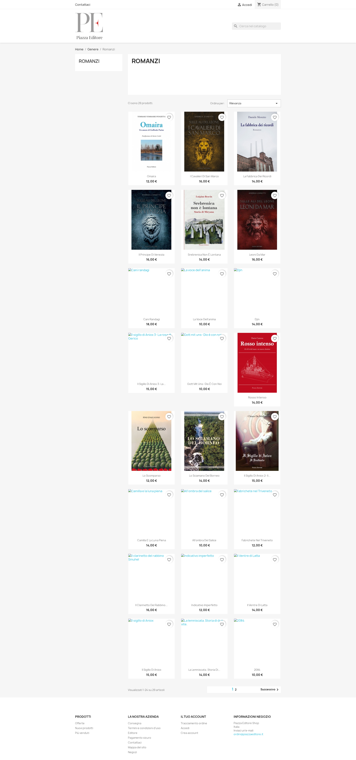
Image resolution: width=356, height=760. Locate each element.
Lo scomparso (152, 475)
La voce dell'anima (204, 319)
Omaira (151, 176)
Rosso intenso (257, 397)
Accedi (185, 728)
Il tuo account (193, 717)
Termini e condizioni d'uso (144, 728)
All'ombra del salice (204, 540)
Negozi (132, 752)
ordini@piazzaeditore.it (248, 734)
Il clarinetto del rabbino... (151, 605)
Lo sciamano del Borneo (204, 475)
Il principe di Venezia (151, 254)
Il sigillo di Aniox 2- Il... (257, 475)
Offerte (80, 723)
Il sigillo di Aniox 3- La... (151, 384)
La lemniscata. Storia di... (204, 669)
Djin (257, 319)
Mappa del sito (137, 747)
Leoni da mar (257, 254)
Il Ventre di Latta (257, 605)
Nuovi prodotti (84, 728)
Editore (132, 733)
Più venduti (82, 733)
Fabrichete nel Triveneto (257, 540)
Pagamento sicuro (139, 737)
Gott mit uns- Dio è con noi (204, 384)
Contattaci (82, 5)
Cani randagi (151, 319)
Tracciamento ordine (194, 723)
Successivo (270, 689)
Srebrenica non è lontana (204, 254)
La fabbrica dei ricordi (257, 176)
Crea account (189, 733)
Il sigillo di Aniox (151, 669)
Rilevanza (254, 103)
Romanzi (89, 61)
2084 (257, 669)
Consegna (134, 723)
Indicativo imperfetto (204, 605)
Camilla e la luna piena (151, 540)
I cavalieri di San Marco (204, 176)
